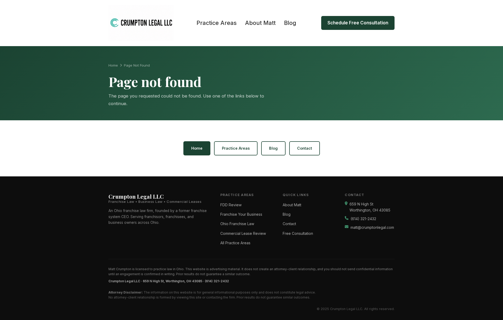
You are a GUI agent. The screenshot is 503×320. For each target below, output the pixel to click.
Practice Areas (216, 22)
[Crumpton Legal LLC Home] (141, 23)
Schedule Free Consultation (357, 22)
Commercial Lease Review (243, 233)
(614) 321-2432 (363, 219)
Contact (304, 148)
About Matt (260, 22)
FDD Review (231, 205)
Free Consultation (298, 233)
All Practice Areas (235, 243)
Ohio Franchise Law (237, 224)
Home (113, 65)
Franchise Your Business (241, 214)
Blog (290, 22)
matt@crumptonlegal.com (372, 227)
